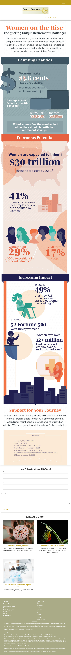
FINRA (5, 636)
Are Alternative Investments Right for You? (18, 585)
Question (4, 494)
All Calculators (41, 619)
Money (39, 612)
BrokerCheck (34, 621)
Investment (40, 605)
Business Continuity (25, 645)
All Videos (39, 617)
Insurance (39, 609)
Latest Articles (41, 616)
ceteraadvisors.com (22, 643)
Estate (38, 607)
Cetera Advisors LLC (29, 634)
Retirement (40, 604)
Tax (38, 611)
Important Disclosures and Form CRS (12, 645)
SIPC (9, 636)
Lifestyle (39, 614)
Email (4, 483)
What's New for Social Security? (53, 546)
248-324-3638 (51, 18)
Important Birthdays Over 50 (18, 546)
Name (4, 472)
